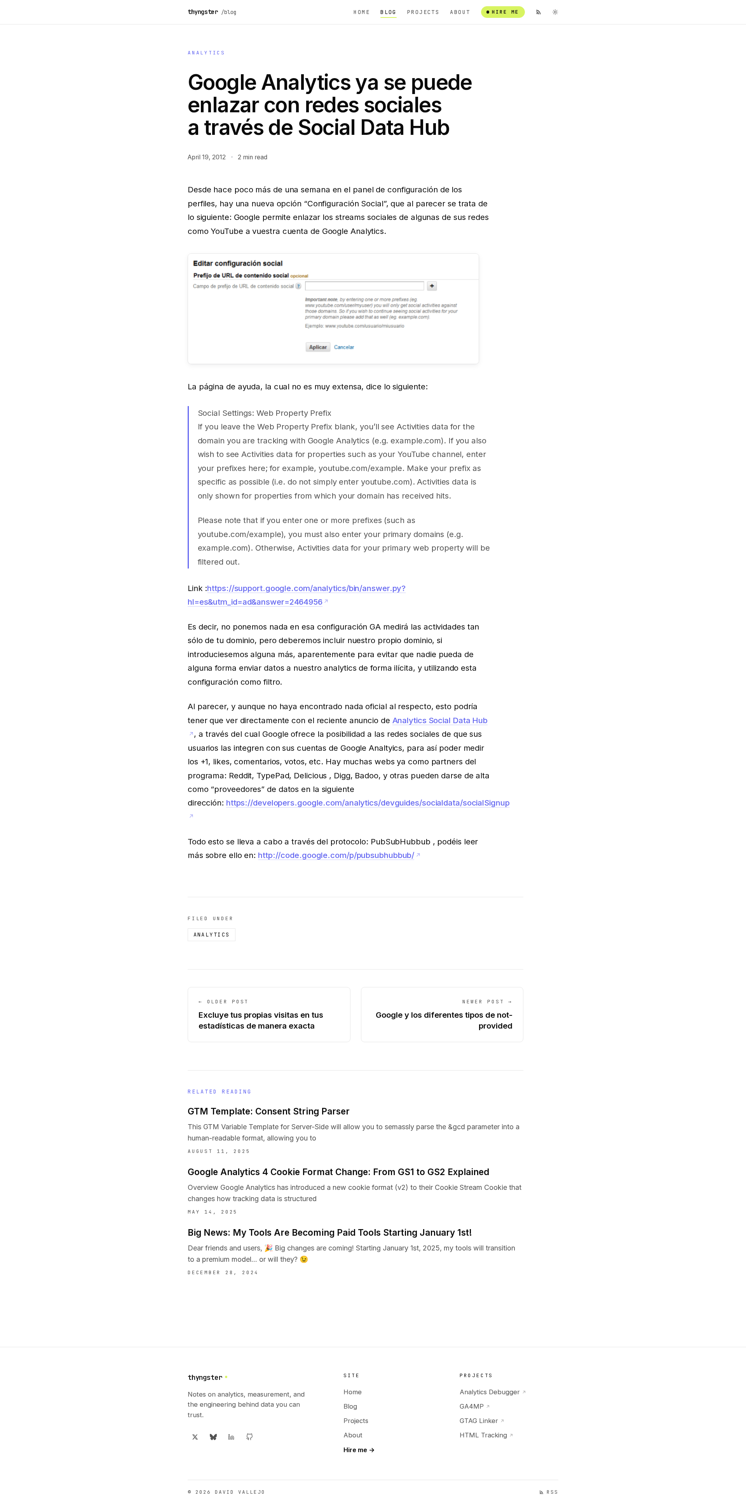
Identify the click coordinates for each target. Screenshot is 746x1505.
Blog (388, 12)
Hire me (505, 12)
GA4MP (475, 1406)
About (460, 12)
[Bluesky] (213, 1437)
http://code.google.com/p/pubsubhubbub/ (336, 855)
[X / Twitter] (195, 1437)
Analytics (206, 52)
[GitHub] (249, 1437)
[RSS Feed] (538, 12)
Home (362, 12)
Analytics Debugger (493, 1392)
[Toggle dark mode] (555, 12)
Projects (423, 12)
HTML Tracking (486, 1435)
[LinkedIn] (231, 1437)
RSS (552, 1492)
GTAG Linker (482, 1421)
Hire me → (359, 1450)
